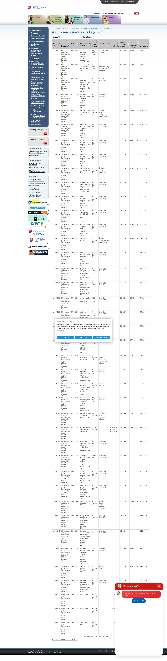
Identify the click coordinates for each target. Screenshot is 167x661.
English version (130, 1)
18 (104, 636)
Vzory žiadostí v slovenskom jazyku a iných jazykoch (38, 152)
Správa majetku (36, 124)
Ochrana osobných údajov (37, 167)
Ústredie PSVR (36, 30)
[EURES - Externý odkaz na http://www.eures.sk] (38, 204)
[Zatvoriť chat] (159, 586)
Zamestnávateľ (95, 18)
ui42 (60, 652)
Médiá (111, 18)
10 (85, 636)
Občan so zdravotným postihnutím (58, 19)
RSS (122, 1)
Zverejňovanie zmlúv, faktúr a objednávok (38, 102)
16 (99, 636)
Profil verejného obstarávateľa (36, 121)
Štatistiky (34, 98)
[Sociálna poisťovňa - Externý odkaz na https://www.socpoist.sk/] (39, 248)
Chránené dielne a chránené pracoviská (35, 195)
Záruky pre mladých (37, 41)
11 (87, 636)
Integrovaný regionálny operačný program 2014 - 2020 (37, 77)
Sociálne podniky (34, 192)
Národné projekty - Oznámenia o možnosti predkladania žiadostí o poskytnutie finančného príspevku (38, 92)
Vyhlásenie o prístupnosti (105, 651)
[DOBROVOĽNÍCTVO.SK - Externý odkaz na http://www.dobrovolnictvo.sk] (38, 210)
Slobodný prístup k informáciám (35, 164)
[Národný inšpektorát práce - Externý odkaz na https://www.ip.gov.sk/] (38, 244)
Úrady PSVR (35, 33)
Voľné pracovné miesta (36, 45)
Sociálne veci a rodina (78, 18)
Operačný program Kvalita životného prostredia (37, 83)
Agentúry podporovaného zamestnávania (37, 184)
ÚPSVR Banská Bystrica (106, 28)
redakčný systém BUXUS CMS (41, 652)
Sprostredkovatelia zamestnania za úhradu (36, 180)
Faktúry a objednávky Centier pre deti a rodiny (39, 115)
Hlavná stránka (56, 28)
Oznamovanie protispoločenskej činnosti (37, 171)
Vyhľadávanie (98, 13)
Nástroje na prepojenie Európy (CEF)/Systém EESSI (37, 63)
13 (92, 636)
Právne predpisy (34, 155)
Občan (38, 18)
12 (89, 636)
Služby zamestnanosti (38, 38)
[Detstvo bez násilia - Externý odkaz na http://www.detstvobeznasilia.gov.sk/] (38, 220)
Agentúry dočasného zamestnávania (35, 188)
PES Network (35, 59)
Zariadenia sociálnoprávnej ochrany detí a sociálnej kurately (36, 51)
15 (96, 636)
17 (101, 636)
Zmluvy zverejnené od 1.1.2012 (38, 106)
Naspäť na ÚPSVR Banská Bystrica (64, 640)
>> (109, 636)
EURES (33, 56)
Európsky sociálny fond (37, 68)
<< (81, 636)
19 (106, 636)
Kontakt (106, 1)
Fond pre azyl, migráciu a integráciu (38, 72)
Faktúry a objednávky (37, 110)
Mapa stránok (114, 1)
